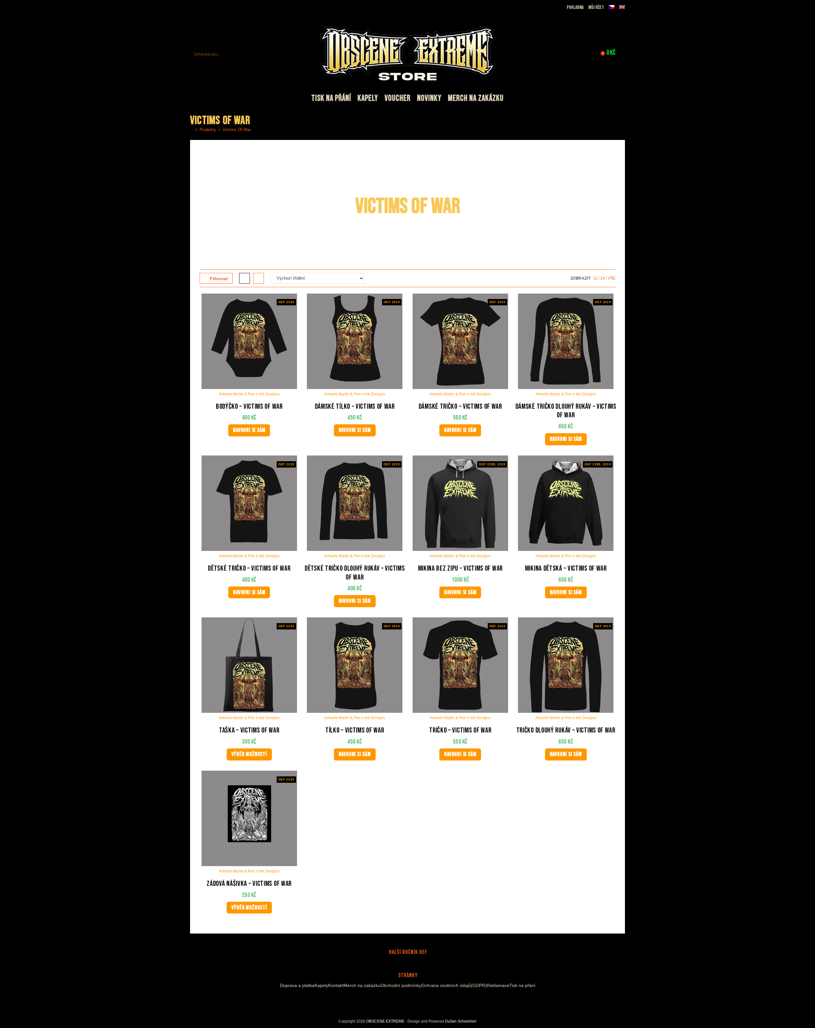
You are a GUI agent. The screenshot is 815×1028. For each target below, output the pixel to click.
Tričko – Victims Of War (460, 730)
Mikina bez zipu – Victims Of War (460, 568)
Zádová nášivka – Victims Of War (249, 883)
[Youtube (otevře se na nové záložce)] (215, 7)
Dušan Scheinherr (461, 1021)
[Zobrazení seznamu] (258, 278)
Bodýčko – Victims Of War (249, 406)
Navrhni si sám (249, 430)
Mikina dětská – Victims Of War (566, 568)
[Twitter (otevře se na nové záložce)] (224, 7)
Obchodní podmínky (400, 985)
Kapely (321, 985)
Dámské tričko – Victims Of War (460, 406)
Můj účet (596, 7)
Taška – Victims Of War (249, 730)
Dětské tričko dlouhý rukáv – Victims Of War (355, 573)
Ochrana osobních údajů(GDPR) (454, 985)
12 (595, 278)
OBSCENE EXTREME (385, 1021)
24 (602, 278)
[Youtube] (409, 1000)
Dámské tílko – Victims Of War (355, 406)
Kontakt (336, 985)
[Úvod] (191, 129)
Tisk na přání (522, 985)
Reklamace (498, 985)
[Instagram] (402, 1000)
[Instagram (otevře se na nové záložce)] (208, 7)
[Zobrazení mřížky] (244, 278)
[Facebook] (394, 1000)
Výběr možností (249, 754)
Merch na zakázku (362, 985)
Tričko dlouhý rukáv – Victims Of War (565, 730)
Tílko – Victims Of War (354, 730)
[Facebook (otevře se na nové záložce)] (201, 7)
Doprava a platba (297, 985)
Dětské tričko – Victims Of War (249, 568)
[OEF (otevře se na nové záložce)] (193, 7)
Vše (611, 278)
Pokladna (575, 7)
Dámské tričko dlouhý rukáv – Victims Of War (565, 411)
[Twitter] (419, 1000)
